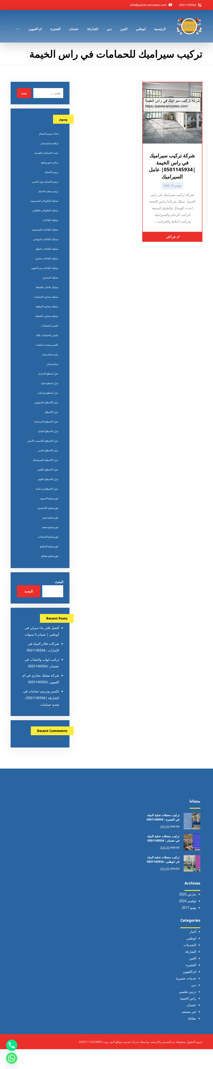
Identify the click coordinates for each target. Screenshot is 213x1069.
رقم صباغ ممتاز (50, 354)
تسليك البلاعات (50, 220)
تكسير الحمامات (49, 325)
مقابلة (192, 1018)
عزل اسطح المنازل (48, 373)
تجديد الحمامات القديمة (46, 153)
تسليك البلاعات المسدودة (45, 229)
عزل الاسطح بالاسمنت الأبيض (42, 440)
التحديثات (189, 945)
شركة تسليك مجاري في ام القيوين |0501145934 (40, 678)
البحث (59, 582)
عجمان (191, 1005)
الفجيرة (191, 965)
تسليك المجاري (50, 277)
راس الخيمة (188, 998)
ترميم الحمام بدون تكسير (45, 181)
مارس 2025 (187, 894)
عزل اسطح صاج (49, 383)
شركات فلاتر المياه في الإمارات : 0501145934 (43, 647)
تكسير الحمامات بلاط (47, 335)
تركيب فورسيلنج (49, 162)
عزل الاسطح (51, 412)
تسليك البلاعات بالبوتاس (45, 239)
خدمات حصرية (186, 978)
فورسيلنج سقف (50, 527)
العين (192, 958)
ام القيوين (189, 971)
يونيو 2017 (189, 907)
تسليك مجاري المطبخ (47, 306)
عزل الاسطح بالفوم (48, 479)
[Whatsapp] (11, 1058)
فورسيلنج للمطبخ (49, 546)
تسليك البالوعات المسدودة (44, 201)
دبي (193, 985)
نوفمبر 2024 (187, 901)
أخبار (192, 931)
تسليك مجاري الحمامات (46, 297)
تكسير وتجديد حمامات (47, 345)
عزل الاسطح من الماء (47, 488)
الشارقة (190, 951)
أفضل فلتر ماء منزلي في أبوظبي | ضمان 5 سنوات (42, 631)
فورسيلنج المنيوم (49, 498)
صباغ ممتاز (52, 364)
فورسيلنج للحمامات (48, 536)
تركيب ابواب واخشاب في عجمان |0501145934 (42, 662)
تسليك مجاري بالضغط (47, 316)
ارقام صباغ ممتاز (49, 143)
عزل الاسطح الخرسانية (46, 421)
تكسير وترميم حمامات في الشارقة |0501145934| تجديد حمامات (41, 698)
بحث (24, 93)
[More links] (17, 23)
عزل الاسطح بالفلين (47, 469)
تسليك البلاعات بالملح (47, 249)
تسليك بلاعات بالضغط (47, 287)
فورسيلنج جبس (50, 517)
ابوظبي (191, 938)
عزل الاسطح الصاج (48, 431)
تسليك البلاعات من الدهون (44, 268)
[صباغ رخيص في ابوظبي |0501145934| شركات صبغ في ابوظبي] (189, 26)
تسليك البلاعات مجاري (46, 258)
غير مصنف (188, 1011)
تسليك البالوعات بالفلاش (45, 210)
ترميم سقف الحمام (48, 191)
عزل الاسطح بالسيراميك (45, 460)
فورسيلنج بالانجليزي (47, 508)
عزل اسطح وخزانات (47, 393)
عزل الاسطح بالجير (48, 450)
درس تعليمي (187, 991)
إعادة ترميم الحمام (48, 133)
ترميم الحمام (51, 172)
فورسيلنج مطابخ (49, 556)
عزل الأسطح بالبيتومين (46, 402)
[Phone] (11, 1045)
